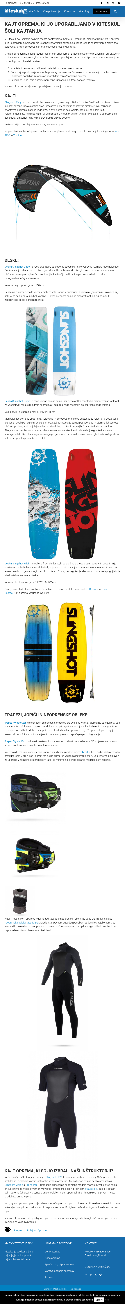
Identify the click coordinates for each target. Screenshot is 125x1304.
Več (107, 1299)
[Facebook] (86, 1275)
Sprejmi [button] (99, 1300)
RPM (7, 135)
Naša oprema (52, 1257)
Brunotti (93, 589)
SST (116, 131)
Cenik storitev (52, 1251)
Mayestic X (91, 1188)
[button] (115, 11)
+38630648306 (102, 1251)
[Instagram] (91, 1275)
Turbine (17, 135)
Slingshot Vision (14, 1184)
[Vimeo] (100, 1275)
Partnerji (49, 1277)
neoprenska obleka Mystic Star (22, 922)
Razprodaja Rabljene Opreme (30, 1230)
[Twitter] (95, 1275)
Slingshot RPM (53, 1177)
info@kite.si (42, 3)
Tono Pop (32, 1184)
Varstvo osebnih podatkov (59, 1270)
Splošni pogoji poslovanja (59, 1264)
